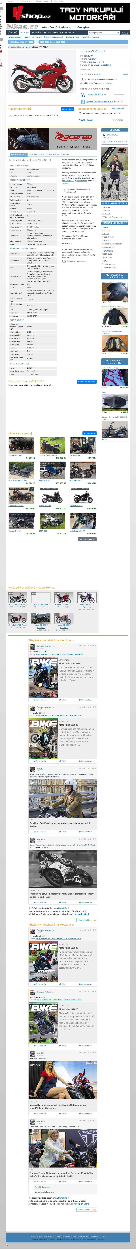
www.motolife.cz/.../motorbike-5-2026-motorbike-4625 (58, 939)
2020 (31, 42)
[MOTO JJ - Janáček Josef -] (21, 496)
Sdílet (63, 700)
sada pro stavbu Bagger (110, 368)
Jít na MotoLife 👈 (87, 920)
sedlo (104, 392)
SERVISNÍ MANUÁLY (38, 155)
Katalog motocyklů (16, 47)
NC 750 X (76, 480)
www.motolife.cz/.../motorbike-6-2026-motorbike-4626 (58, 715)
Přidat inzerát (89, 433)
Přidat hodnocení (117, 108)
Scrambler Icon (108, 247)
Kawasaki (108, 251)
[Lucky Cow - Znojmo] (21, 445)
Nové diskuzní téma (86, 382)
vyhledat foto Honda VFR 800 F (99, 101)
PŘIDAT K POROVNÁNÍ (117, 142)
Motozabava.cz (42, 1)
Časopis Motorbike (45, 646)
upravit (125, 74)
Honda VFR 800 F (95, 94)
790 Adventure (108, 264)
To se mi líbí (41, 700)
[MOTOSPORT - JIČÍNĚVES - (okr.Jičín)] (52, 521)
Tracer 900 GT (48, 455)
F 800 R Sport (108, 237)
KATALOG (24, 32)
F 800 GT (106, 230)
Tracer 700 (16, 506)
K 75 (43, 531)
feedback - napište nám (77, 261)
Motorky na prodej (20, 433)
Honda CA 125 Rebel (18, 625)
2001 (63, 42)
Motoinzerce (81, 181)
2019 (28, 47)
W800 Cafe (107, 254)
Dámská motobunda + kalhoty (113, 307)
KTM (105, 261)
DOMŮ (14, 32)
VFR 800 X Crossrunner (112, 217)
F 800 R (105, 234)
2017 (47, 42)
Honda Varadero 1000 (17, 604)
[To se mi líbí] (88, 646)
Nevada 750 (17, 480)
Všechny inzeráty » (87, 539)
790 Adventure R (109, 267)
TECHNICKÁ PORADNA (59, 155)
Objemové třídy (72, 37)
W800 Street (107, 257)
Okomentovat (86, 700)
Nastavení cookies (99, 1236)
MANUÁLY (36, 32)
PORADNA (58, 32)
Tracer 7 (14, 531)
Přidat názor (67, 109)
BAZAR (47, 32)
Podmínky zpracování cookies (76, 1236)
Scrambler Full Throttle (112, 244)
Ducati (106, 241)
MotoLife (41, 769)
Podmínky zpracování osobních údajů (45, 1236)
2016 (52, 42)
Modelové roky (15, 37)
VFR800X (106, 214)
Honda (106, 207)
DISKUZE (69, 32)
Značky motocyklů (33, 37)
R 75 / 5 (44, 480)
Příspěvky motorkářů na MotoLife (51, 640)
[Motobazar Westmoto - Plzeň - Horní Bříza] (21, 521)
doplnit (109, 83)
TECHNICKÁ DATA (19, 155)
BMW (105, 227)
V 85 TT (77, 531)
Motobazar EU (68, 181)
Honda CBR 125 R (40, 604)
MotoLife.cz (58, 1)
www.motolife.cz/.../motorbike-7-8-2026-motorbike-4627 (59, 654)
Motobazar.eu (25, 1)
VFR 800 (106, 210)
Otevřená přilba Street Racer (112, 282)
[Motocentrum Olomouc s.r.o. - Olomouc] (52, 470)
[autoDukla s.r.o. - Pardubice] (52, 496)
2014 (58, 42)
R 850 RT (75, 455)
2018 (42, 42)
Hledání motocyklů (90, 37)
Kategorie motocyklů (53, 37)
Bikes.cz (11, 1)
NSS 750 (45, 506)
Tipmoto (65, 183)
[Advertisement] (52, 410)
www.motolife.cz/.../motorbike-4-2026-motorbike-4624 (59, 1000)
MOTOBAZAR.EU (115, 276)
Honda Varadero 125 (64, 604)
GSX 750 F (15, 455)
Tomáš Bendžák (42, 1187)
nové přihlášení (81, 914)
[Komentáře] (93, 646)
